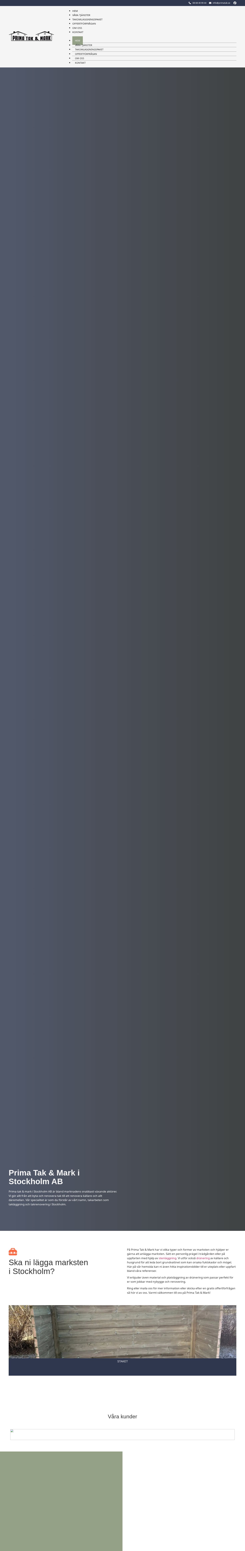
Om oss (77, 28)
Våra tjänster (81, 15)
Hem (75, 10)
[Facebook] (235, 3)
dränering (203, 1258)
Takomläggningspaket (87, 19)
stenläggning (167, 1258)
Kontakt (77, 32)
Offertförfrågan (84, 23)
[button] (151, 36)
